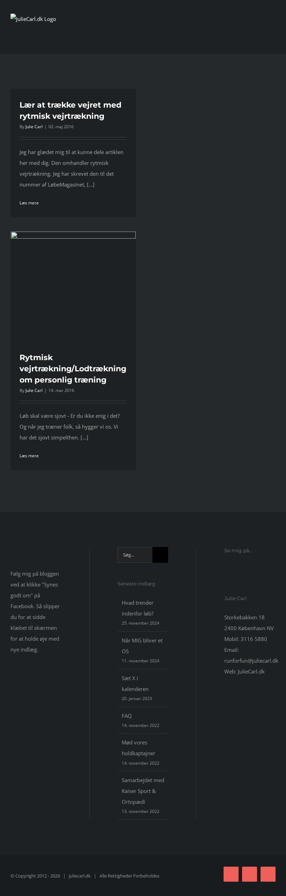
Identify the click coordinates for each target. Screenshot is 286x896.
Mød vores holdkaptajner (138, 748)
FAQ (127, 715)
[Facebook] (226, 570)
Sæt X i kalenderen (135, 683)
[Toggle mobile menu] (273, 36)
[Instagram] (236, 570)
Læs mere (29, 203)
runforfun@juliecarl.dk (251, 660)
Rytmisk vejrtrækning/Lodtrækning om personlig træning (73, 369)
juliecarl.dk (80, 876)
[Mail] (245, 570)
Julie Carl (34, 127)
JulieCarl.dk (251, 671)
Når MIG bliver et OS (142, 646)
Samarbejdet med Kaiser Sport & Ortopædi (143, 791)
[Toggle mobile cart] (260, 36)
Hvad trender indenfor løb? (137, 608)
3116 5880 (254, 638)
